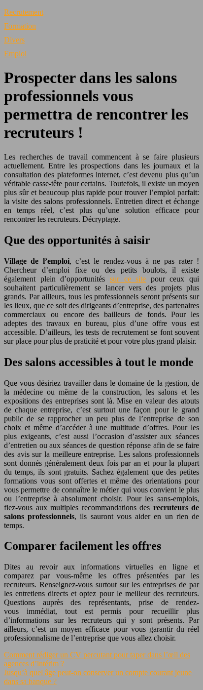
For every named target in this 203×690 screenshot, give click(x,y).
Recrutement (23, 12)
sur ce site (128, 279)
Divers (14, 40)
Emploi (15, 53)
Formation (20, 26)
